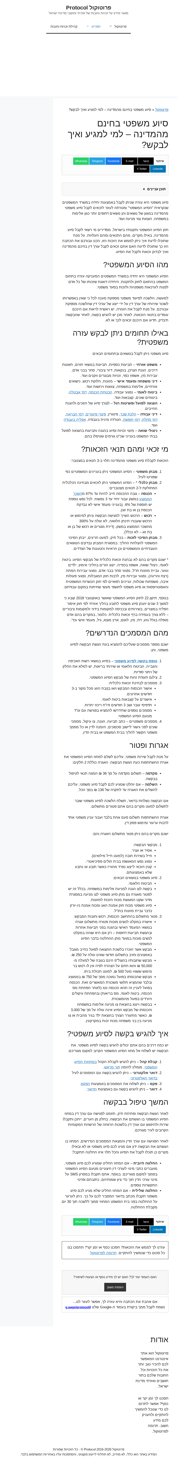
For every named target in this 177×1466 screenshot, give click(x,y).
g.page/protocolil (78, 1307)
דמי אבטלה (78, 392)
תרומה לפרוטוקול (103, 1253)
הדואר (92, 1089)
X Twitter (142, 168)
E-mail (129, 161)
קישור (146, 161)
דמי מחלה (149, 420)
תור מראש (112, 1067)
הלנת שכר (128, 414)
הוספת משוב (115, 1287)
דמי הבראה (75, 414)
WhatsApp (81, 161)
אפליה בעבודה (75, 420)
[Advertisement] (88, 66)
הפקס (85, 1084)
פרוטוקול (120, 26)
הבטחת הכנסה (100, 392)
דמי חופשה (131, 420)
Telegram (97, 161)
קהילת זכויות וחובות (64, 26)
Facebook (113, 161)
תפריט (96, 26)
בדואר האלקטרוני (144, 1078)
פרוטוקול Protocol (88, 8)
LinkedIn (158, 168)
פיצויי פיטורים (96, 414)
